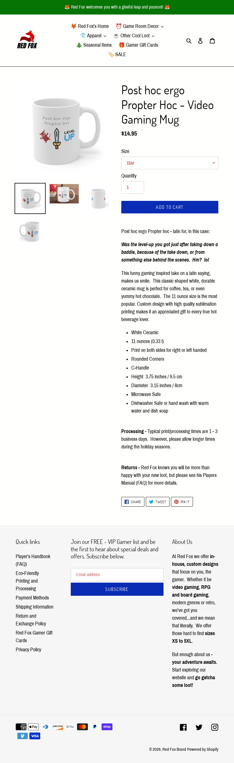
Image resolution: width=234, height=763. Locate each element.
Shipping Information (34, 607)
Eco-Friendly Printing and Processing (27, 580)
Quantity (128, 176)
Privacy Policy (28, 649)
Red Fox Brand (174, 749)
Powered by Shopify (202, 749)
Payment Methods (32, 598)
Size (125, 151)
